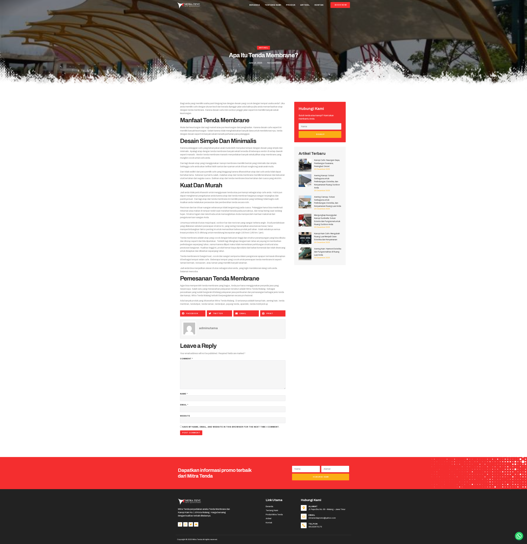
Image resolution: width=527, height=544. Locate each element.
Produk (290, 5)
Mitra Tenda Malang (256, 289)
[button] (192, 313)
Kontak (319, 5)
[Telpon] (304, 525)
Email (184, 405)
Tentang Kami (273, 5)
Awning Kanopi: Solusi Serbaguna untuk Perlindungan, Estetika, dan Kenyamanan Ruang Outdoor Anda (327, 182)
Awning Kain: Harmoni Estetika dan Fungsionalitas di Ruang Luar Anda (327, 252)
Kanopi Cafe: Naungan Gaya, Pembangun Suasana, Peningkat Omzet (327, 163)
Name (184, 394)
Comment (186, 359)
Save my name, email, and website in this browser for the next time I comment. (230, 427)
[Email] (304, 516)
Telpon (313, 524)
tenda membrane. (196, 110)
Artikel (305, 5)
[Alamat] (304, 508)
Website (185, 416)
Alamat (313, 506)
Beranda (254, 5)
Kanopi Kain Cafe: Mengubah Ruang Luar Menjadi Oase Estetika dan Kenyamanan (327, 237)
